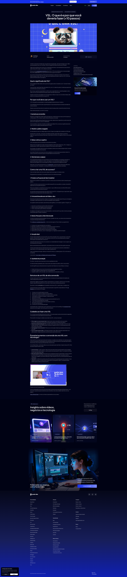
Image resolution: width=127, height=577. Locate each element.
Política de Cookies (5, 572)
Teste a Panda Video (34, 394)
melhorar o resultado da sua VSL (38, 222)
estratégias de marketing (41, 71)
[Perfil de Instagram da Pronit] (94, 574)
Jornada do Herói (67, 306)
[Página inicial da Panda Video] (34, 5)
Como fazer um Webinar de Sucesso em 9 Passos (46, 255)
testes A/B (50, 164)
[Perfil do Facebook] (92, 494)
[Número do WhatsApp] (95, 494)
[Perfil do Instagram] (89, 494)
